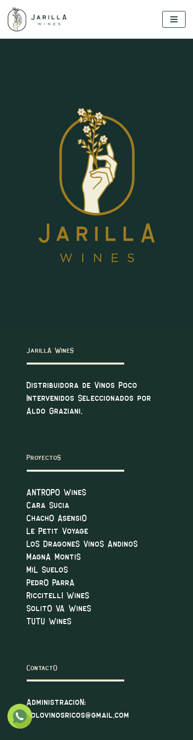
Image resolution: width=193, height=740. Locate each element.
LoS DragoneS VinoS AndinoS (82, 544)
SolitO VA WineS (59, 609)
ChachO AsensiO (57, 518)
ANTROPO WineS (57, 492)
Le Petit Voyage (58, 531)
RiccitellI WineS (58, 596)
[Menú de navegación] (174, 19)
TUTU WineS (49, 621)
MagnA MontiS (54, 557)
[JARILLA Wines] (37, 19)
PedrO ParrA (51, 583)
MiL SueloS (47, 570)
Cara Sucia (48, 505)
